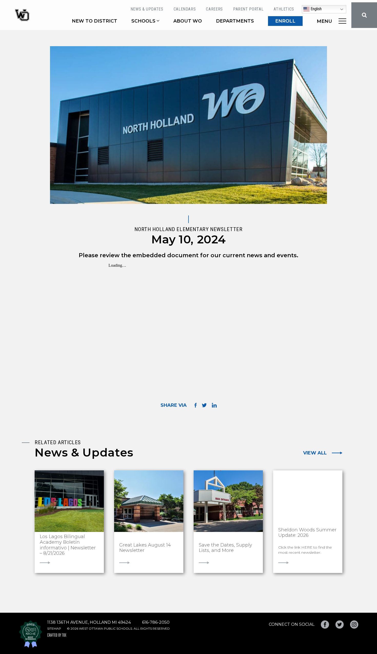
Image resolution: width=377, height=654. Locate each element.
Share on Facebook (195, 405)
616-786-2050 (156, 622)
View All (315, 453)
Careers (214, 9)
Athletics (284, 9)
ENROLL (285, 21)
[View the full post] (69, 501)
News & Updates (147, 9)
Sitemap (54, 628)
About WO (187, 21)
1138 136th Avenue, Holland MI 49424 (89, 622)
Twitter (339, 624)
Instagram (354, 624)
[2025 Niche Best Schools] (30, 634)
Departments (235, 21)
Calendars (185, 9)
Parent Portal (248, 9)
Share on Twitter (204, 405)
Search (364, 15)
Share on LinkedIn (214, 405)
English (316, 8)
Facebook (325, 624)
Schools (143, 21)
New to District (94, 21)
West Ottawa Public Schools (22, 15)
